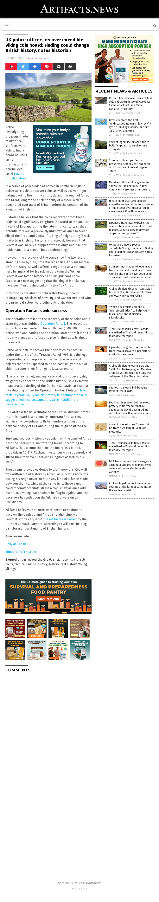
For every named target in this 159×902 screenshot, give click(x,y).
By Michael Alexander (133, 175)
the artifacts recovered (60, 519)
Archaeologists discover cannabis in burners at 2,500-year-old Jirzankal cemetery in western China (131, 292)
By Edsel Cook (129, 476)
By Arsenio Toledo (131, 113)
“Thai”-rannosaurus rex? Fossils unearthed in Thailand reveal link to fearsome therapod (131, 332)
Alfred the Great (39, 559)
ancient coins (62, 559)
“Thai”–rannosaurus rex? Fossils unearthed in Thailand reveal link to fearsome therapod (131, 446)
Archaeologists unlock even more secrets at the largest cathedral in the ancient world (130, 487)
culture (20, 564)
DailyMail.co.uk (16, 544)
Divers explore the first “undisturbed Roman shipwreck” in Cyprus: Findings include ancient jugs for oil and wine (130, 125)
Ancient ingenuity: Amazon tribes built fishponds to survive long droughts (129, 145)
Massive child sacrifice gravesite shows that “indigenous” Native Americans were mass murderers (129, 186)
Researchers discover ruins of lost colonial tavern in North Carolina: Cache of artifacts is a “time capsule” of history (130, 104)
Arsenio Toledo (38, 58)
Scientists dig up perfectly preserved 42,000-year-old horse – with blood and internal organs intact (131, 166)
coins (9, 564)
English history (36, 564)
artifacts (79, 559)
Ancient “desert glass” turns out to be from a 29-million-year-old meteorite (130, 428)
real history (68, 564)
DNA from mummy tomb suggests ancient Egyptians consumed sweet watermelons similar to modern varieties (130, 467)
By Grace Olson (130, 380)
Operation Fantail (52, 323)
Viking (82, 564)
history (54, 564)
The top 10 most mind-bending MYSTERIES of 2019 (128, 389)
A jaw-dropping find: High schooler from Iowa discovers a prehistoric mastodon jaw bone (130, 351)
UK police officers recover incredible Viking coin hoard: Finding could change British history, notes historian (131, 250)
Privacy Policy (79, 888)
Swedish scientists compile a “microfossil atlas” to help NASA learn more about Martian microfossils (129, 312)
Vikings (10, 569)
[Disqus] (48, 723)
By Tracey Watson (131, 454)
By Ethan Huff (129, 395)
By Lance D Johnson (132, 300)
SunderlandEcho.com (20, 552)
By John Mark (130, 193)
